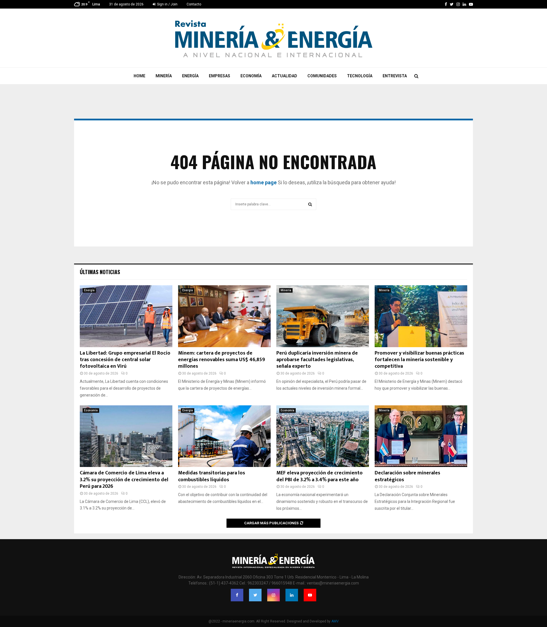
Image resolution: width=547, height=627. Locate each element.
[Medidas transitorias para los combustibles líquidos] (224, 436)
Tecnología (359, 76)
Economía (251, 76)
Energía (190, 76)
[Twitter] (255, 595)
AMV (335, 621)
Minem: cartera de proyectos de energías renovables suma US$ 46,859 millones (221, 360)
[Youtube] (310, 595)
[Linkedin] (291, 595)
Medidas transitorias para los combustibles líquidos (211, 476)
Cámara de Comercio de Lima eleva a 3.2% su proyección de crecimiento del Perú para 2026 (124, 480)
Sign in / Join (166, 4)
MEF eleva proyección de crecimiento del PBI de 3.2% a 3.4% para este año (319, 476)
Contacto (194, 4)
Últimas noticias (100, 272)
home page (263, 182)
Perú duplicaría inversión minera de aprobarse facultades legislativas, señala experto (317, 360)
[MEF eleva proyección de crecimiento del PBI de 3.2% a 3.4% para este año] (322, 436)
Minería (164, 76)
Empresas (219, 76)
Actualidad (284, 76)
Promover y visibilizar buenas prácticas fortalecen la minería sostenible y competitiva (419, 360)
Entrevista (395, 76)
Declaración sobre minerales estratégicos (407, 476)
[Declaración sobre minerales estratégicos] (421, 436)
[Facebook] (237, 595)
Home (139, 76)
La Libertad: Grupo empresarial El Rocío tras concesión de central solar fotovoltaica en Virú (125, 360)
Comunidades (322, 76)
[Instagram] (273, 595)
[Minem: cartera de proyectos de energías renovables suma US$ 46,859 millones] (224, 316)
